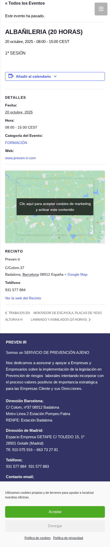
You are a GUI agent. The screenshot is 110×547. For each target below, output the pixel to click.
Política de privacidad (68, 538)
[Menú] (101, 9)
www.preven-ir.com (20, 158)
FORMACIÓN (16, 143)
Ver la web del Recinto (23, 298)
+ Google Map (75, 274)
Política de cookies (38, 538)
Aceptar (55, 511)
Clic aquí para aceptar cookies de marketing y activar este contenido (55, 207)
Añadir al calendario (33, 76)
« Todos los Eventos (25, 3)
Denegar (55, 526)
